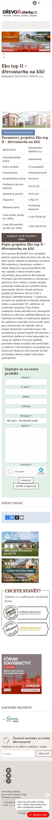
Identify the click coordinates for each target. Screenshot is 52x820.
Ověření (26, 464)
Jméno (26, 377)
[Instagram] (8, 781)
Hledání (39, 3)
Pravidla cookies (26, 813)
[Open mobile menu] (6, 25)
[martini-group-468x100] (26, 36)
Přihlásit (44, 753)
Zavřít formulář (26, 486)
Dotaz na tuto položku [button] (18, 132)
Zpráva (26, 425)
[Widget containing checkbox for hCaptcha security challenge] (26, 471)
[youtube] (8, 775)
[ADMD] (20, 570)
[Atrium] (20, 543)
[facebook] (8, 770)
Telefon (26, 406)
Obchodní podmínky (11, 791)
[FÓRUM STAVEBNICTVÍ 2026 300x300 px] (22, 673)
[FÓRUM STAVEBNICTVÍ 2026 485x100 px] (26, 46)
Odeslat (26, 480)
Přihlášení (35, 3)
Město (26, 396)
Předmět (26, 415)
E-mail (26, 386)
